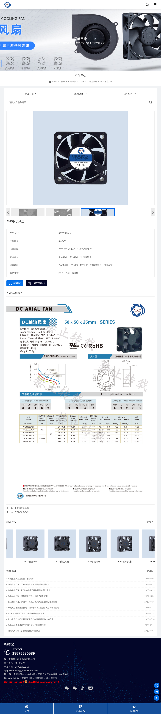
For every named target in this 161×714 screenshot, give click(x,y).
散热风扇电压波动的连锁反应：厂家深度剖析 (27, 625)
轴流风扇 (93, 81)
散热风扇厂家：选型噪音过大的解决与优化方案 (28, 596)
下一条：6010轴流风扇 (17, 511)
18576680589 (39, 283)
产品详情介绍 (14, 293)
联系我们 (9, 644)
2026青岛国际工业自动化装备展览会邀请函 (26, 613)
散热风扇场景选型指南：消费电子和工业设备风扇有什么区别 (33, 608)
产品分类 (82, 81)
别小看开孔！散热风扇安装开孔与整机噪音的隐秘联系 (30, 619)
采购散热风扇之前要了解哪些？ (21, 579)
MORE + (151, 522)
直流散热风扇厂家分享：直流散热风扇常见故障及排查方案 (32, 602)
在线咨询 (17, 283)
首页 (63, 81)
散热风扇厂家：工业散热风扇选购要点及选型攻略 (29, 584)
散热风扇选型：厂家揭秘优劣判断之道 (24, 631)
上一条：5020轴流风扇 (17, 508)
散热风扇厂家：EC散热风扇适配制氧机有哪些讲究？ (30, 590)
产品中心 (72, 81)
